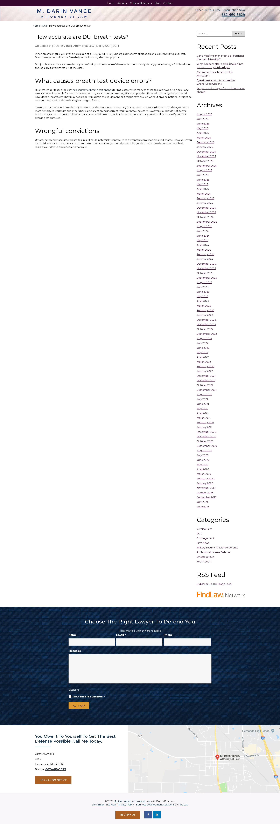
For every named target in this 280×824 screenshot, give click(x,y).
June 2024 (203, 235)
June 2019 (203, 506)
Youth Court (204, 561)
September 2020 (207, 446)
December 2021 (206, 375)
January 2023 (205, 315)
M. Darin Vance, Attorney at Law (73, 45)
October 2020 (205, 441)
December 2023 (206, 263)
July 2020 (203, 455)
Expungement (205, 538)
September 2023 (207, 277)
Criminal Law (204, 529)
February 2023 (205, 310)
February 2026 (205, 142)
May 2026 (202, 128)
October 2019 (205, 492)
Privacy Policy (126, 804)
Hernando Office (53, 780)
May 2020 (202, 464)
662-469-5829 (233, 15)
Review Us (127, 814)
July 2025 (202, 175)
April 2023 (203, 301)
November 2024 (206, 212)
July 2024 (202, 231)
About (121, 3)
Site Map (111, 804)
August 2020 (204, 450)
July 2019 (202, 502)
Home (110, 3)
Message (75, 651)
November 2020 (206, 436)
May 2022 (202, 352)
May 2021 (202, 408)
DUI (114, 45)
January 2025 (205, 203)
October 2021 (205, 385)
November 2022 (206, 324)
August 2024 (204, 226)
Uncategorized (205, 557)
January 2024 (205, 259)
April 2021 (202, 413)
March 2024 (204, 249)
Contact (168, 3)
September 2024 (207, 221)
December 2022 (206, 319)
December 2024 (206, 207)
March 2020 (204, 474)
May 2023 (202, 296)
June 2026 (203, 123)
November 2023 (206, 268)
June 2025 (203, 179)
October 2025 (205, 161)
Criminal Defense (140, 3)
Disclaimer (74, 689)
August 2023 (204, 282)
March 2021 (203, 418)
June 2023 (203, 291)
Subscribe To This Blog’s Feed (214, 584)
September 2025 (207, 165)
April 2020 (203, 469)
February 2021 (205, 422)
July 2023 (202, 287)
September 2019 (206, 497)
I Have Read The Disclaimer (89, 696)
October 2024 (205, 217)
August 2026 (204, 114)
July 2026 (202, 119)
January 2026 (205, 147)
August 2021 (204, 394)
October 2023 (205, 273)
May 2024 (202, 240)
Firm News (203, 543)
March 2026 (204, 137)
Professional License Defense (214, 552)
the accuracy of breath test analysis (92, 90)
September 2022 (207, 333)
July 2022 (202, 343)
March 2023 (204, 305)
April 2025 (203, 189)
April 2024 (203, 245)
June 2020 (203, 460)
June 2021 (203, 404)
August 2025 (204, 170)
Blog (157, 3)
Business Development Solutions (155, 804)
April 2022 (203, 357)
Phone (168, 635)
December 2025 (206, 151)
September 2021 (206, 390)
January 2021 (204, 427)
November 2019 (206, 488)
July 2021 (202, 399)
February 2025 (205, 198)
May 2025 (202, 184)
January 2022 (205, 371)
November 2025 (206, 156)
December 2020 (206, 432)
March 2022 (204, 361)
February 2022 (205, 366)
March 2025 (204, 193)
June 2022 (203, 347)
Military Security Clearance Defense (217, 547)
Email (121, 635)
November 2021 (206, 380)
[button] (277, 803)
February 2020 (206, 478)
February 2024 (205, 254)
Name (73, 635)
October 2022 (205, 329)
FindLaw (183, 804)
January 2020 (205, 483)
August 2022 (204, 338)
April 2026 (203, 133)
